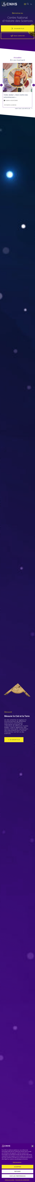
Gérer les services (17, 1162)
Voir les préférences (17, 1176)
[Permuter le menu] (25, 4)
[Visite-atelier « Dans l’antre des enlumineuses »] (17, 77)
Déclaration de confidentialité (22, 1179)
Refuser (17, 1171)
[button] (32, 1146)
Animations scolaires (10, 105)
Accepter (17, 1167)
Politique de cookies (9, 1179)
